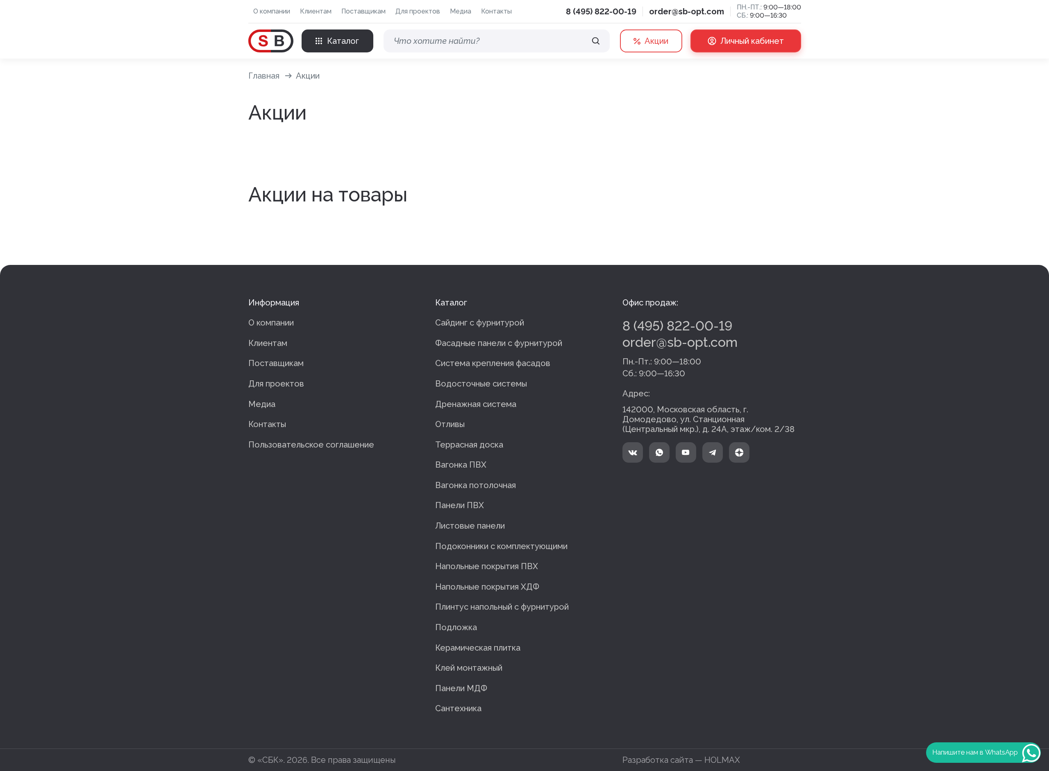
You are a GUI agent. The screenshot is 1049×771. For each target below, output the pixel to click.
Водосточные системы (481, 384)
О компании (271, 11)
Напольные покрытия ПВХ (486, 566)
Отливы (450, 424)
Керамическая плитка (477, 648)
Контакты (496, 11)
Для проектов (417, 11)
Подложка (456, 627)
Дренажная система (475, 404)
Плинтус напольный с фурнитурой (502, 607)
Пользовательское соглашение (311, 445)
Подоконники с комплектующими (501, 546)
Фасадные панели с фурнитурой (498, 343)
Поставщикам (363, 11)
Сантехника (458, 708)
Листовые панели (470, 526)
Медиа (460, 11)
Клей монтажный (468, 668)
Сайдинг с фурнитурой (479, 323)
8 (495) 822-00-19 (601, 11)
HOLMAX (722, 760)
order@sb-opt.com (686, 11)
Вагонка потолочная (475, 485)
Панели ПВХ (459, 505)
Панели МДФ (461, 688)
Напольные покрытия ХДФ (487, 587)
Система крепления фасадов (492, 363)
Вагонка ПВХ (460, 465)
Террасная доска (469, 445)
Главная (263, 76)
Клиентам (316, 11)
